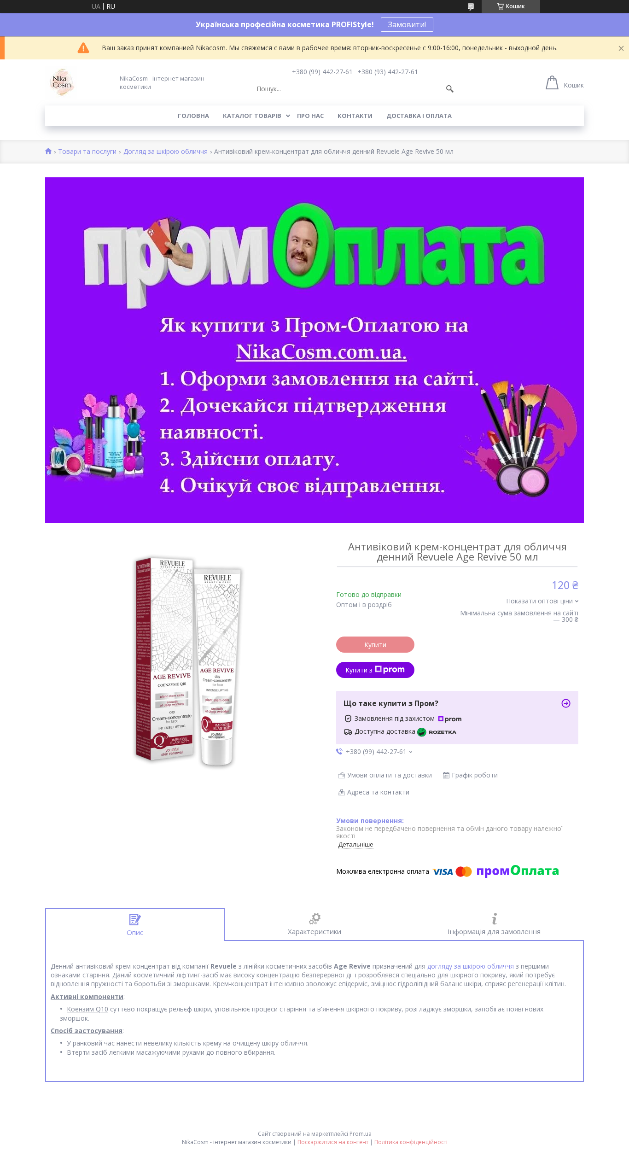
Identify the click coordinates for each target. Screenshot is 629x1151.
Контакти (355, 115)
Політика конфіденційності (411, 1142)
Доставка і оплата (419, 115)
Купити (375, 644)
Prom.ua (360, 1134)
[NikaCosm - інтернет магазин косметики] (61, 82)
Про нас (310, 115)
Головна (193, 115)
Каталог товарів (252, 115)
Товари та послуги (87, 152)
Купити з (359, 670)
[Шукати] (450, 89)
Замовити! (407, 24)
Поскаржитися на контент (332, 1142)
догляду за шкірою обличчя (470, 966)
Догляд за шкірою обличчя (165, 152)
